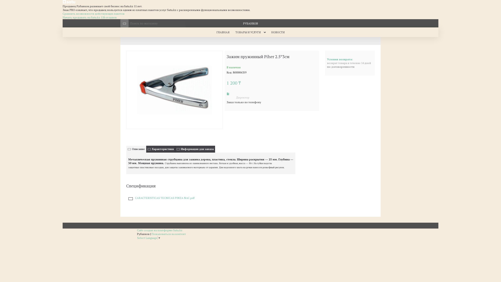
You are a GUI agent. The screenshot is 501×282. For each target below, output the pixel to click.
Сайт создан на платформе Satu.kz (159, 230)
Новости (278, 32)
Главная (223, 32)
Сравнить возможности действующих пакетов (93, 13)
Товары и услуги (248, 32)
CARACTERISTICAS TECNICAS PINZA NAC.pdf (165, 198)
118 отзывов (109, 17)
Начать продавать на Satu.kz (82, 17)
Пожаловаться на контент (168, 234)
